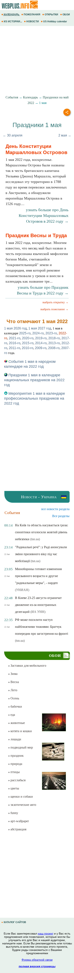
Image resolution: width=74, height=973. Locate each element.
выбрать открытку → (55, 302)
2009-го (40, 348)
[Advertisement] (37, 60)
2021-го (14, 338)
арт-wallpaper (19, 821)
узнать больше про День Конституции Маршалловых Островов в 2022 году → (43, 215)
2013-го (54, 343)
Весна (14, 682)
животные (17, 723)
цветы (14, 788)
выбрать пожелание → (54, 309)
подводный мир (21, 747)
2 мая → (64, 135)
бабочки (16, 706)
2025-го (25, 333)
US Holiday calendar (55, 21)
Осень (14, 698)
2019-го (41, 338)
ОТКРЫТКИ (51, 14)
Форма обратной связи (37, 959)
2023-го (51, 333)
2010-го (27, 348)
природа (16, 764)
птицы (15, 772)
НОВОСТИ (32, 21)
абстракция (18, 829)
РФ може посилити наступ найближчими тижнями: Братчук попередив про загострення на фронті (41, 626)
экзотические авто (23, 804)
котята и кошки (21, 731)
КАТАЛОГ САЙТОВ (15, 922)
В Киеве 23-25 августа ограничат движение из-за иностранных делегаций (38, 604)
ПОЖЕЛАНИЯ (32, 14)
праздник (17, 755)
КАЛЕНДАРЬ (11, 14)
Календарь (30, 97)
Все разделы (60, 516)
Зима (13, 673)
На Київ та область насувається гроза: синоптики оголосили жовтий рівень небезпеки (41, 532)
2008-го (54, 348)
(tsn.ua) (35, 539)
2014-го (41, 343)
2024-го (38, 333)
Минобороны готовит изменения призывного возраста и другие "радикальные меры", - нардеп (38, 576)
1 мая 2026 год (15, 328)
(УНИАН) (22, 590)
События (12, 97)
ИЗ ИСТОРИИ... (13, 21)
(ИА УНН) (37, 611)
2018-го (54, 338)
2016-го (14, 343)
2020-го (28, 338)
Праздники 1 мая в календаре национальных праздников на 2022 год (34, 380)
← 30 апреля (12, 135)
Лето (13, 690)
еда (12, 714)
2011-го (14, 348)
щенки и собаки (21, 796)
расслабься (17, 780)
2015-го (28, 343)
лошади (15, 739)
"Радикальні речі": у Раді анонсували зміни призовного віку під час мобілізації (41, 554)
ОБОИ (66, 14)
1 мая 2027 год (39, 328)
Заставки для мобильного (28, 665)
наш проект (45, 933)
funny (14, 813)
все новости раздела (55, 509)
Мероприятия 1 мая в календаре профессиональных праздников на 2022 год (34, 398)
